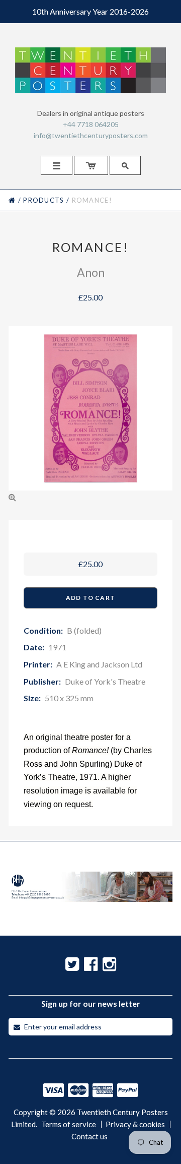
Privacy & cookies (135, 1124)
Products (43, 200)
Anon (91, 272)
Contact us (89, 1136)
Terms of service (68, 1124)
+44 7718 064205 (91, 124)
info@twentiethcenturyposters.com (91, 135)
